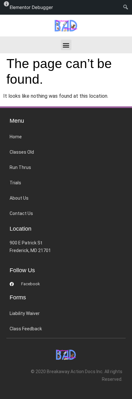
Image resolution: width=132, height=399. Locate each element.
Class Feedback (26, 328)
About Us (19, 198)
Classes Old (22, 152)
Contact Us (21, 213)
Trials (15, 182)
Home (16, 136)
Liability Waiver (25, 313)
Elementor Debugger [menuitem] (31, 7)
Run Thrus (20, 167)
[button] (66, 45)
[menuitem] (127, 7)
